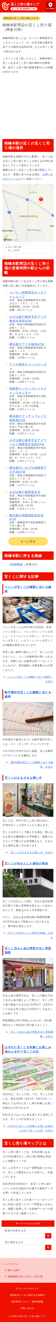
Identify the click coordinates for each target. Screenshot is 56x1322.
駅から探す (14, 1270)
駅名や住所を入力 (15, 1230)
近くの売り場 (50, 8)
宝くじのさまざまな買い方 (23, 777)
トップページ (10, 1264)
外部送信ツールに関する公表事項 (27, 1295)
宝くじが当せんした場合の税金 (26, 863)
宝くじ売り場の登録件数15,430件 (24, 9)
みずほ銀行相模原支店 (24, 492)
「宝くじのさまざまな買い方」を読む (30, 852)
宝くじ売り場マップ (25, 4)
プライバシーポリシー (27, 1288)
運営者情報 (37, 1301)
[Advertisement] (28, 105)
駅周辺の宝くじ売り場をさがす (21, 18)
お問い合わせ (27, 1308)
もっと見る (28, 541)
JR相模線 (16, 564)
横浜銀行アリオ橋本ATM (26, 344)
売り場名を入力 (14, 1242)
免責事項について (20, 1301)
